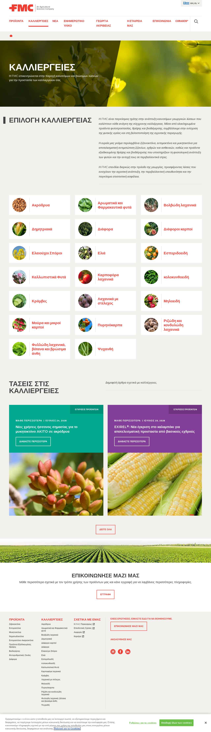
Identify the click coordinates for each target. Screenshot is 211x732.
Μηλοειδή (45, 683)
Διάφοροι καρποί (48, 643)
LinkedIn (127, 651)
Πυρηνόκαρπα (47, 687)
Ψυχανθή (45, 705)
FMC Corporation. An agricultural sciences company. (31, 8)
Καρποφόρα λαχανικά (51, 671)
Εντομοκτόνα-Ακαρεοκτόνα (21, 640)
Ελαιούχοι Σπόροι (49, 651)
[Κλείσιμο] (205, 722)
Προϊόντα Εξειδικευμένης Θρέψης (20, 645)
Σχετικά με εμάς (87, 619)
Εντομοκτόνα (15, 628)
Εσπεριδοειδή (47, 659)
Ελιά (43, 655)
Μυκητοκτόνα (15, 632)
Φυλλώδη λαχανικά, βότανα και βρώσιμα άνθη (53, 699)
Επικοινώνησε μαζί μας (128, 626)
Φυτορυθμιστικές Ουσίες (20, 655)
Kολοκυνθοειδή (48, 663)
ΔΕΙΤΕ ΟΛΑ (105, 529)
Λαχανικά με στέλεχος (50, 679)
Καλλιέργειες (52, 619)
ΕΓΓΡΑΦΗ (105, 594)
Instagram (113, 651)
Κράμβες (45, 675)
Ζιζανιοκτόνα (14, 624)
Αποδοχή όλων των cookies (176, 722)
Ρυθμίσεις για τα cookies (142, 722)
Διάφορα (13, 659)
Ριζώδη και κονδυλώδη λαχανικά (51, 693)
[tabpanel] (105, 74)
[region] (105, 723)
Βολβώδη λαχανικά (49, 635)
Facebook (120, 651)
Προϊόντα (17, 619)
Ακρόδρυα (46, 624)
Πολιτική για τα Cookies (67, 728)
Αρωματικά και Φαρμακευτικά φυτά (54, 629)
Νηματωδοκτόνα (16, 636)
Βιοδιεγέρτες (14, 651)
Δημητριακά (46, 639)
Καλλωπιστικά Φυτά (50, 667)
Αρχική (12, 36)
